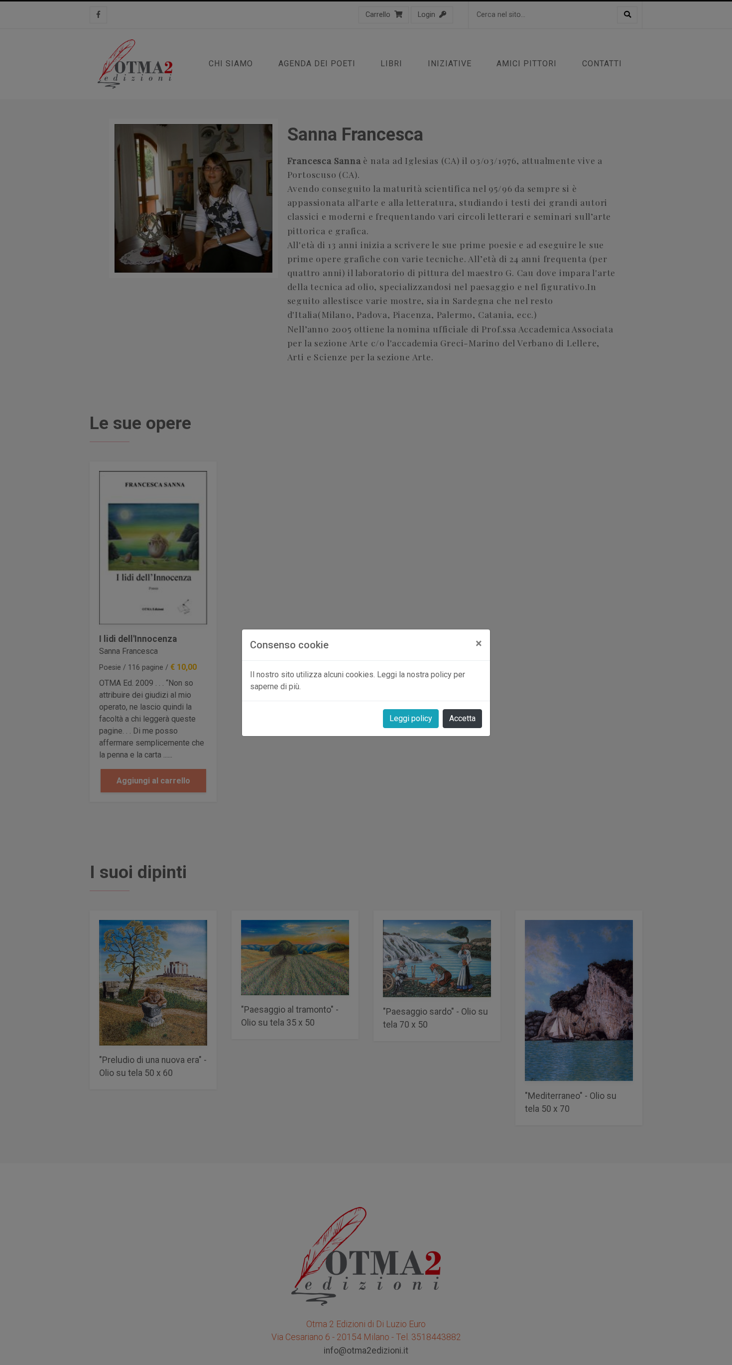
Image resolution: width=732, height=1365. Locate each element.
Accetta (462, 718)
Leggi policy (410, 718)
